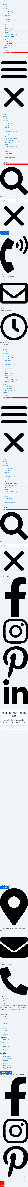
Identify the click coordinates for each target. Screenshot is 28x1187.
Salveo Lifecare (8, 41)
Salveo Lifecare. (11, 1074)
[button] (14, 84)
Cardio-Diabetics (8, 23)
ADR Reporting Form (7, 52)
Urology (7, 32)
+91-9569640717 (4, 1000)
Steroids (7, 21)
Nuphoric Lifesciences (10, 45)
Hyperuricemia (8, 30)
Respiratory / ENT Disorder (11, 19)
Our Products (6, 1020)
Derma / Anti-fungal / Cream (11, 34)
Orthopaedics (8, 15)
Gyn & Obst (7, 14)
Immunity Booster (9, 28)
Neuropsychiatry (8, 25)
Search (1, 198)
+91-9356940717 (4, 998)
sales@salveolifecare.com (6, 310)
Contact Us (5, 162)
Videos (6, 118)
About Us (5, 4)
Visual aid (5, 47)
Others (6, 150)
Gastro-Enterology (9, 12)
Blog (4, 161)
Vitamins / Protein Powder (11, 27)
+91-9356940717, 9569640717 (7, 276)
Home (4, 114)
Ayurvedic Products (9, 36)
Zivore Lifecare (8, 43)
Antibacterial (8, 10)
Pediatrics (7, 17)
